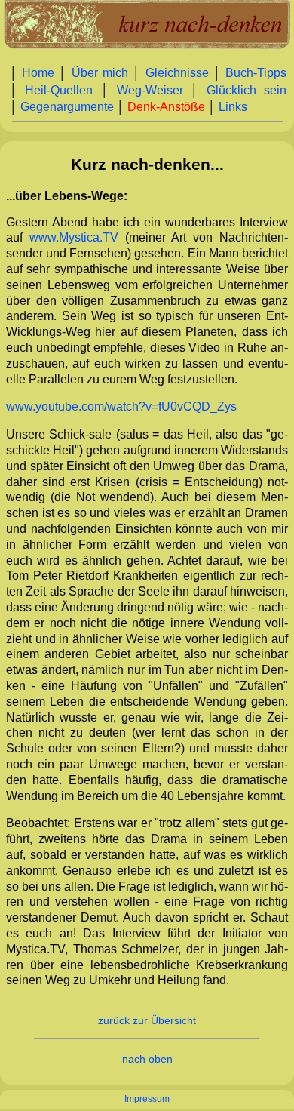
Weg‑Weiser (150, 90)
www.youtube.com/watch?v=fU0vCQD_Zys (121, 406)
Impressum (147, 1099)
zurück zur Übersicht (147, 1020)
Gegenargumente (67, 106)
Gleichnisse (177, 72)
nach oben (147, 1059)
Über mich (100, 72)
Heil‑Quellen (59, 90)
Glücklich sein (247, 90)
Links (233, 106)
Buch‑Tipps (255, 72)
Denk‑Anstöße (166, 106)
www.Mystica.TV (73, 237)
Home (38, 72)
